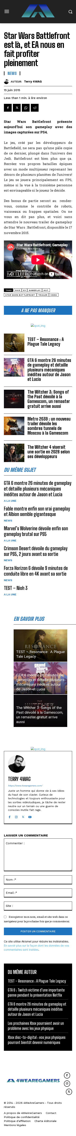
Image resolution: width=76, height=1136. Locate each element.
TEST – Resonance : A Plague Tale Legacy (45, 342)
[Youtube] (29, 816)
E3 (24, 290)
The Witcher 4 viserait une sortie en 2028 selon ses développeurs (48, 451)
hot (46, 290)
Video (53, 295)
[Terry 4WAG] (7, 81)
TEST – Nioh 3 (15, 588)
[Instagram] (16, 816)
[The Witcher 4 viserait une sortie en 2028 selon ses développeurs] (14, 453)
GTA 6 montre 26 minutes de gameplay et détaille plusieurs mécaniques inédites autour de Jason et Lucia (49, 370)
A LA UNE (10, 500)
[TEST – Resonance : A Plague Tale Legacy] (14, 343)
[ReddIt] (35, 108)
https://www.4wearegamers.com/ (25, 785)
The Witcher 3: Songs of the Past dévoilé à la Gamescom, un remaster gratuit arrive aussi (48, 399)
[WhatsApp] (26, 108)
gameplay (35, 290)
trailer (43, 295)
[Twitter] (17, 108)
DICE (17, 290)
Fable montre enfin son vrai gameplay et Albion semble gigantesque (37, 511)
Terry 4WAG (33, 81)
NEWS (8, 520)
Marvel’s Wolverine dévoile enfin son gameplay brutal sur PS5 (36, 531)
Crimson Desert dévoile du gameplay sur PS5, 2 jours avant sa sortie (35, 551)
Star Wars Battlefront (20, 295)
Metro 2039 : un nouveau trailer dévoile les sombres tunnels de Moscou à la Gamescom (49, 426)
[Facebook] (8, 108)
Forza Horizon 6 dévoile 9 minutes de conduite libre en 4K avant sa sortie (36, 571)
